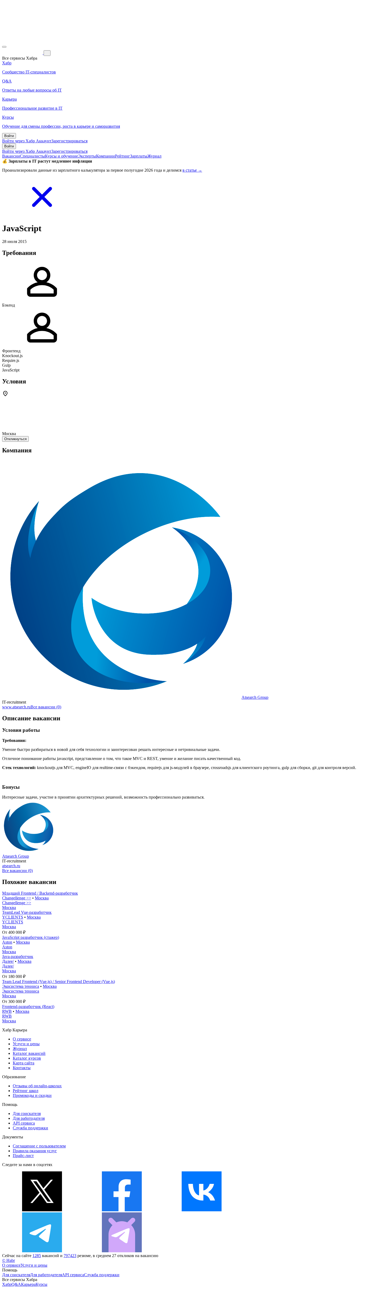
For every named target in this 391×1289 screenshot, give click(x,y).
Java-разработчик (17, 956)
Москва (42, 898)
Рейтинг (122, 156)
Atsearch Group (255, 697)
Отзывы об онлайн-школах (37, 1086)
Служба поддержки (30, 1128)
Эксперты (87, 156)
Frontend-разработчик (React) (28, 1006)
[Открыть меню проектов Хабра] (4, 47)
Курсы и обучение (61, 156)
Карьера (28, 1284)
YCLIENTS (12, 917)
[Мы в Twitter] (42, 1210)
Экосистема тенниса (20, 986)
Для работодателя (29, 1118)
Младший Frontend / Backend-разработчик (40, 893)
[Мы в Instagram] (281, 1210)
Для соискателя (27, 1113)
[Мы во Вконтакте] (202, 1210)
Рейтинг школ (25, 1090)
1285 (36, 1255)
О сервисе (22, 1039)
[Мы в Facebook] (122, 1210)
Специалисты (32, 156)
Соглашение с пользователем (39, 1146)
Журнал (154, 156)
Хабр (6, 1284)
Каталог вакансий (29, 1053)
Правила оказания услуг (35, 1150)
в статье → (192, 170)
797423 (70, 1255)
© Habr (8, 1260)
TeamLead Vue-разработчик (27, 912)
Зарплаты (138, 156)
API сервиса (24, 1123)
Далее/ (8, 961)
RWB (7, 1011)
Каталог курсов (27, 1058)
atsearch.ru (11, 866)
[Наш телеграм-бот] (122, 1251)
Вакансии (11, 156)
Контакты (22, 1067)
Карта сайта (23, 1063)
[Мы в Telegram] (42, 1251)
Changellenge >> (16, 898)
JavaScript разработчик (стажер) (30, 937)
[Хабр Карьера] (23, 53)
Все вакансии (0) (46, 707)
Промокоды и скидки (32, 1095)
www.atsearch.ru (16, 707)
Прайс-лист (23, 1155)
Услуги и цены (26, 1044)
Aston (7, 942)
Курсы (41, 1284)
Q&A (16, 1284)
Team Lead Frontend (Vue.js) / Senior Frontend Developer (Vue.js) (58, 981)
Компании (105, 156)
